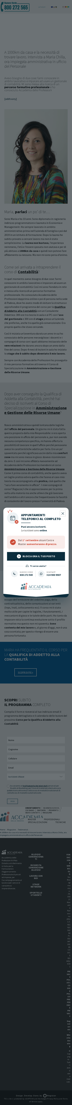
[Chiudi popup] (63, 513)
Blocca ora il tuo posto (39, 556)
